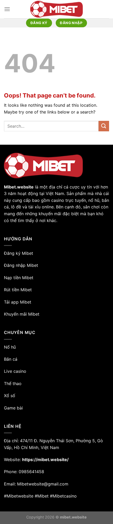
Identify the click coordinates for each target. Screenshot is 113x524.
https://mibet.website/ (45, 459)
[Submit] (104, 126)
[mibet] (56, 9)
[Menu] (7, 9)
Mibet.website (19, 187)
